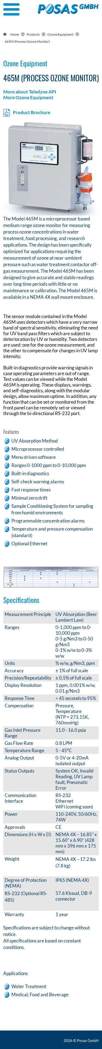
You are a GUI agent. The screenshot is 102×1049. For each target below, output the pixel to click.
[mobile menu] (11, 9)
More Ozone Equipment (28, 97)
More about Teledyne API (29, 92)
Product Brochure (31, 112)
